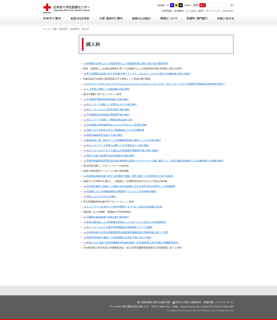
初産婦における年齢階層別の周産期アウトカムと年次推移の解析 (121, 191)
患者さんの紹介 (141, 18)
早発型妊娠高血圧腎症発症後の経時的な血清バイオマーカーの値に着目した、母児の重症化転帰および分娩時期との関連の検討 (154, 160)
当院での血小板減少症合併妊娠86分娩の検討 (110, 155)
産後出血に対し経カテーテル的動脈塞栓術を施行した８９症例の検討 (123, 140)
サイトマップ (213, 11)
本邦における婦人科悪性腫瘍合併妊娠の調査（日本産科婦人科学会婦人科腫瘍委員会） (133, 242)
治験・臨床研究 (60, 29)
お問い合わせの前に (225, 18)
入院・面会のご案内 (110, 18)
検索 (232, 5)
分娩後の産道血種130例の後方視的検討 (107, 217)
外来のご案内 (51, 18)
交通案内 (179, 11)
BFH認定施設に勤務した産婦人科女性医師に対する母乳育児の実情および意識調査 (130, 186)
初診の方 (79, 18)
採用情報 (167, 11)
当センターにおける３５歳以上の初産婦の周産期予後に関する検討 (122, 150)
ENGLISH (228, 11)
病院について (168, 18)
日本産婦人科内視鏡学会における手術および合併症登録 (116, 125)
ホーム (46, 29)
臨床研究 (75, 29)
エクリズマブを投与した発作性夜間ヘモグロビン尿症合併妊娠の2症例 (124, 206)
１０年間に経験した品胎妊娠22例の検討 (108, 89)
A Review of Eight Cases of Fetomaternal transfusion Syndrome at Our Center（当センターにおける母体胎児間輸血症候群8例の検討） (156, 84)
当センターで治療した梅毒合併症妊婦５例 (109, 120)
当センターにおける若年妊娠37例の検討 (108, 109)
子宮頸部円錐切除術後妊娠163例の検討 (107, 99)
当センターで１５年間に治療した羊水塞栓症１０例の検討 (117, 145)
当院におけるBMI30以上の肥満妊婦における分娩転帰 (115, 130)
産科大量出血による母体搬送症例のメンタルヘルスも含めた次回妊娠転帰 (126, 222)
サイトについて (224, 302)
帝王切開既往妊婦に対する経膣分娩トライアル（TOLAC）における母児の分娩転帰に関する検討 (138, 73)
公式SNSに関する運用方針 (187, 302)
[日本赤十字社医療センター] (66, 12)
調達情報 (209, 302)
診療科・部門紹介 (197, 18)
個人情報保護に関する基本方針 (154, 302)
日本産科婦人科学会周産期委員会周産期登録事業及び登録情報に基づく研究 (127, 232)
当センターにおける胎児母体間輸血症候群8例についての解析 (119, 227)
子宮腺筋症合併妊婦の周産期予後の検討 (108, 114)
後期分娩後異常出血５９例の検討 (104, 135)
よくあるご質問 (194, 11)
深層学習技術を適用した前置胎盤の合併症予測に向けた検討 (118, 237)
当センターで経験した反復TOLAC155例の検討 (111, 104)
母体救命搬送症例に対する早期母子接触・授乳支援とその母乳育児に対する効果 (129, 176)
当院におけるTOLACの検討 (101, 196)
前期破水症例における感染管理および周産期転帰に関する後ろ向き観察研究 (127, 63)
